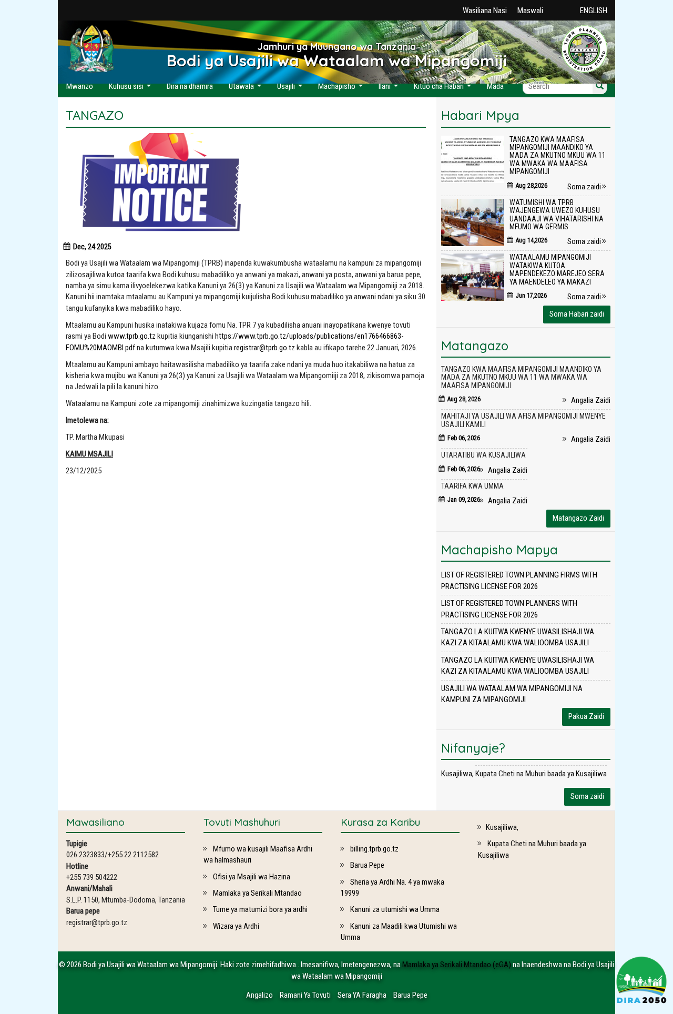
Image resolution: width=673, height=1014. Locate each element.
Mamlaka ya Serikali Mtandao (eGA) (456, 964)
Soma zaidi (585, 186)
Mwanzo (79, 86)
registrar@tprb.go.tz (264, 347)
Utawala (246, 89)
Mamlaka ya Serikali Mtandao (256, 893)
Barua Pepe (366, 865)
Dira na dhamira (190, 86)
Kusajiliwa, (457, 773)
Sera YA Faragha (362, 995)
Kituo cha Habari (444, 89)
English (593, 10)
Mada (495, 86)
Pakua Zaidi (586, 716)
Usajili (291, 89)
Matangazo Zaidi (578, 518)
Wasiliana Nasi (485, 10)
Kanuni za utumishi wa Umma (394, 909)
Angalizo (259, 995)
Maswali (530, 10)
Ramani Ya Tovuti (305, 995)
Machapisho (341, 89)
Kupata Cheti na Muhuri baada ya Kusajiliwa (541, 773)
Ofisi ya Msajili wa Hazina (250, 876)
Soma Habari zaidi (576, 314)
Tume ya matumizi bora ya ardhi (259, 909)
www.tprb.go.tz (132, 336)
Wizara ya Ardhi (235, 926)
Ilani (390, 89)
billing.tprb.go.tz (374, 849)
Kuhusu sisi (131, 89)
